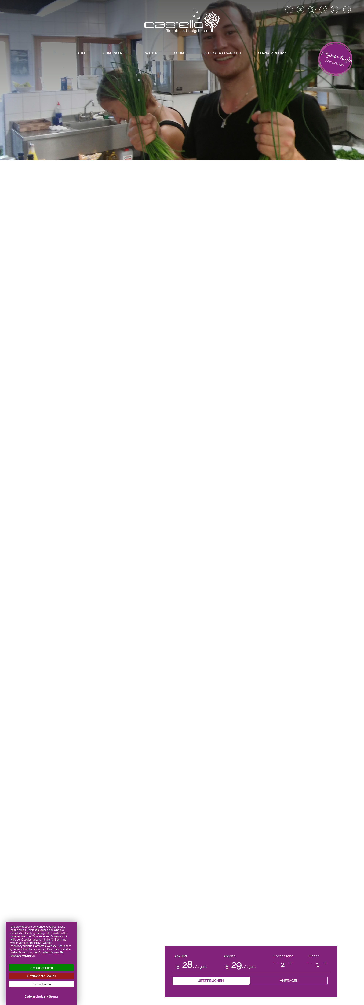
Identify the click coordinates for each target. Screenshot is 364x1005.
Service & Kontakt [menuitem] (273, 53)
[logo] (182, 20)
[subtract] (275, 963)
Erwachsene (283, 956)
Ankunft (180, 956)
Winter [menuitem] (151, 53)
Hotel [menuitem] (81, 53)
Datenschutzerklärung (41, 996)
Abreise (230, 956)
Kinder (313, 956)
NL (347, 9)
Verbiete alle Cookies (42, 975)
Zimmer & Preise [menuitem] (115, 53)
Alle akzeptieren (42, 967)
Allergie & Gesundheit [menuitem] (222, 53)
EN (334, 9)
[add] (290, 963)
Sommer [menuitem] (180, 53)
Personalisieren (41, 984)
